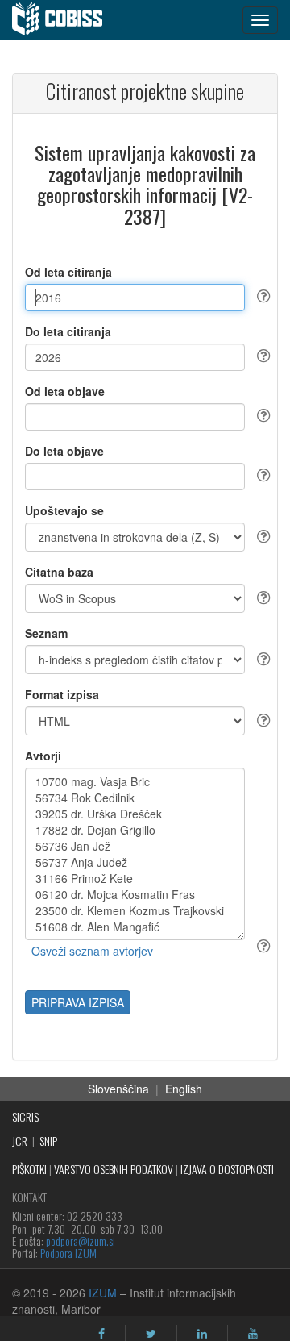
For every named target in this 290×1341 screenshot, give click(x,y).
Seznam (46, 633)
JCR (19, 1140)
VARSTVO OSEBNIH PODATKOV (113, 1168)
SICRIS (25, 1116)
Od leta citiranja (68, 272)
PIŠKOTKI (29, 1168)
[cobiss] (65, 20)
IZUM (103, 1293)
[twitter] (151, 1333)
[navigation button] (260, 20)
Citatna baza (59, 572)
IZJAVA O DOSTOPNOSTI (227, 1168)
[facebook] (101, 1333)
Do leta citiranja (68, 331)
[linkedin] (202, 1333)
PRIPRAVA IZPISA (77, 1002)
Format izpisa (62, 694)
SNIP (48, 1140)
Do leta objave (64, 451)
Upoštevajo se (64, 510)
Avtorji (43, 756)
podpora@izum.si (80, 1240)
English (183, 1089)
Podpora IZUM (68, 1252)
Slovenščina (118, 1089)
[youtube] (253, 1333)
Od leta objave (65, 391)
